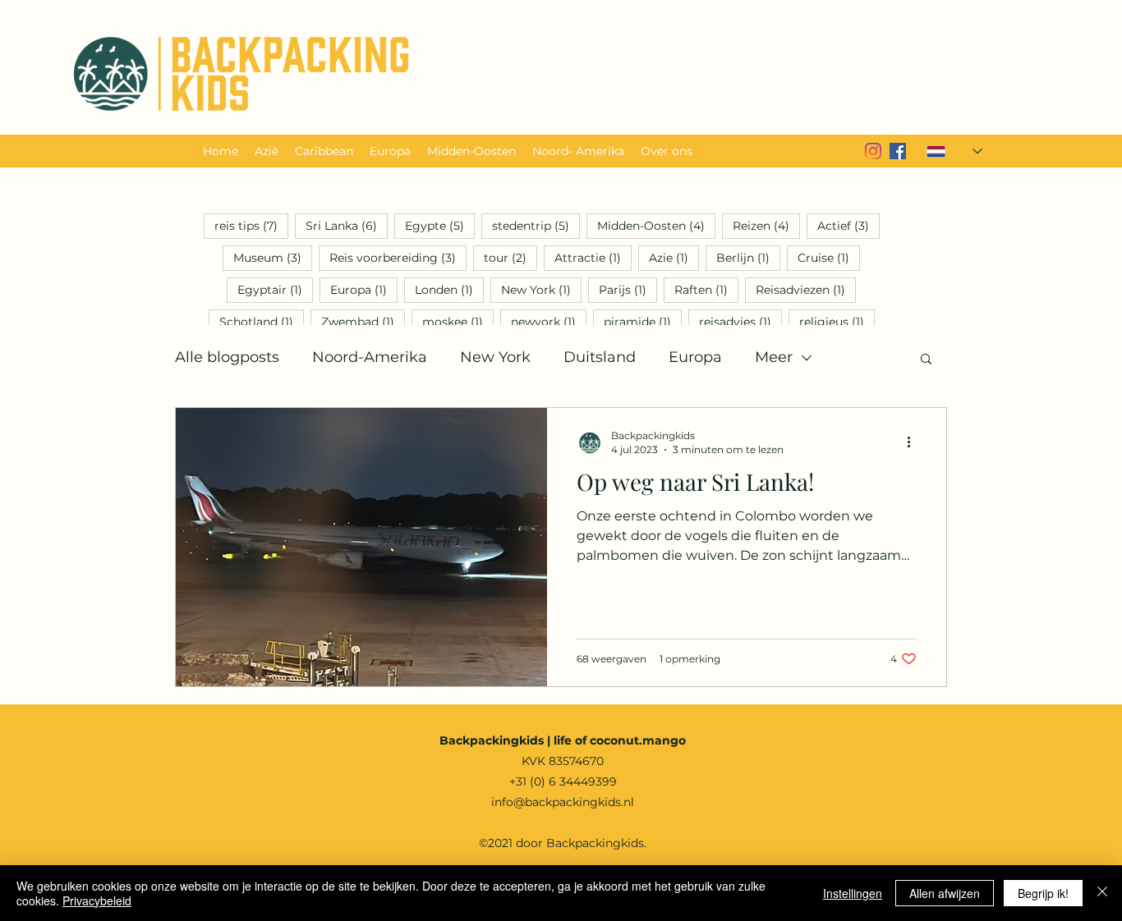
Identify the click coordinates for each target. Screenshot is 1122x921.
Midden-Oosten (656, 225)
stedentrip (536, 225)
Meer (774, 357)
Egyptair (275, 289)
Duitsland (599, 357)
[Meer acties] (914, 441)
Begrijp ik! (1043, 893)
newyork (548, 321)
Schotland (261, 321)
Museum (272, 257)
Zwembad (363, 321)
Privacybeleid (96, 900)
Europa (364, 289)
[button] (926, 360)
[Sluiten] (1102, 893)
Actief (848, 225)
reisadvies (740, 321)
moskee (458, 321)
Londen (449, 289)
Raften (706, 289)
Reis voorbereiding (398, 257)
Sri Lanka (347, 225)
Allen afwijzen (944, 893)
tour (510, 257)
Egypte (440, 225)
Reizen (766, 225)
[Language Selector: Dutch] (944, 151)
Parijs (628, 289)
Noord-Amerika (369, 357)
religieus (837, 321)
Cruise (829, 257)
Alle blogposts (227, 357)
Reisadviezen (806, 289)
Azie (674, 257)
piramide (643, 321)
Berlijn (748, 257)
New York (541, 289)
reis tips (251, 225)
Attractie (593, 257)
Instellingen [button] (852, 893)
